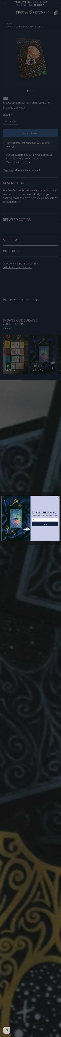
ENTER (45, 524)
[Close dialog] (57, 497)
